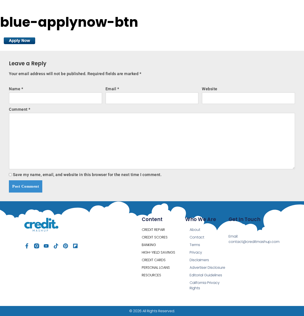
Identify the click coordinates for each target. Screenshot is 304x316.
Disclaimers (199, 260)
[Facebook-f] (26, 245)
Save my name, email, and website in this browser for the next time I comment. (87, 174)
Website (209, 88)
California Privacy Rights (205, 285)
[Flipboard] (75, 245)
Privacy (196, 252)
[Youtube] (46, 245)
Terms (195, 244)
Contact (197, 237)
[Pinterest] (65, 245)
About (195, 229)
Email (112, 88)
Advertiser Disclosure (207, 267)
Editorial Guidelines (206, 275)
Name (16, 88)
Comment (19, 109)
